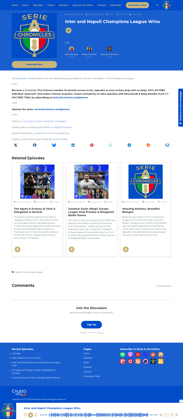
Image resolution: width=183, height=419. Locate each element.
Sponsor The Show (83, 5)
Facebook (48, 121)
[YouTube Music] (138, 356)
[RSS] (160, 363)
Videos (51, 5)
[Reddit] (148, 146)
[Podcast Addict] (138, 363)
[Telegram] (129, 146)
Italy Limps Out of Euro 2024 (26, 358)
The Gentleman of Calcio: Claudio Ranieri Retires (36, 378)
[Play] (31, 415)
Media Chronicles (47, 133)
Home (15, 5)
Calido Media (59, 139)
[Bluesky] (54, 146)
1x (166, 415)
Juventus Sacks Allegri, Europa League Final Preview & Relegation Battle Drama (91, 212)
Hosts (26, 5)
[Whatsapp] (110, 146)
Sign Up (91, 324)
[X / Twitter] (15, 146)
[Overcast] (160, 356)
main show (136, 14)
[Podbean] (153, 363)
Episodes (38, 5)
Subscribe (115, 5)
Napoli (18, 272)
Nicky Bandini (19, 78)
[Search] (156, 5)
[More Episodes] (176, 415)
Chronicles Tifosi (137, 5)
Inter (24, 272)
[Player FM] (130, 363)
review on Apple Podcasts (57, 127)
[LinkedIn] (73, 146)
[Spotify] (122, 356)
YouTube (28, 121)
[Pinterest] (91, 146)
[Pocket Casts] (122, 363)
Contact (101, 5)
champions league (34, 272)
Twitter (38, 121)
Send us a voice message (180, 106)
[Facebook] (34, 146)
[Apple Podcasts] (130, 356)
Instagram (61, 121)
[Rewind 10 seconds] (25, 414)
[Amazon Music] (145, 356)
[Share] (172, 415)
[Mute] (161, 415)
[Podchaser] (145, 363)
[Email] (167, 146)
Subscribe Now (34, 64)
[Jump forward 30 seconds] (36, 414)
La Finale (16, 353)
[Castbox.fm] (153, 356)
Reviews (63, 5)
